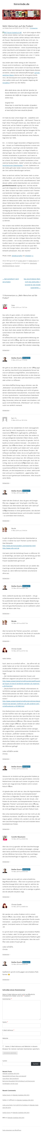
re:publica (6, 83)
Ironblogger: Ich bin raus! (10, 1083)
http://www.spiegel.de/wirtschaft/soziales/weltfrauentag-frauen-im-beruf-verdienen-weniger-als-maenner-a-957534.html (21, 683)
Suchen (5, 1061)
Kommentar (7, 999)
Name (5, 1022)
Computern (8, 263)
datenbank (33, 263)
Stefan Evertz (33, 261)
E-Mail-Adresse (8, 1030)
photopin (28, 256)
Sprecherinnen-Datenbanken (13, 165)
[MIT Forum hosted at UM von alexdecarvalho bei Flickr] (12, 33)
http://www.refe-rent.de (11, 548)
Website (5, 1038)
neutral (17, 266)
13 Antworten (34, 28)
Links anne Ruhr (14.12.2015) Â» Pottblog (15, 1105)
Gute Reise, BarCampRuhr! (11, 1078)
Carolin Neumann (18, 837)
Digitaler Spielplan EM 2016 (11, 1073)
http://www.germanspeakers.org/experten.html (19, 546)
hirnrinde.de (21, 4)
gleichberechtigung (8, 266)
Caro (13, 305)
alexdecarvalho (17, 256)
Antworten (6, 350)
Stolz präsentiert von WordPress (12, 1130)
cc (32, 256)
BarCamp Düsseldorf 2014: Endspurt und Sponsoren (19, 1081)
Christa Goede (16, 649)
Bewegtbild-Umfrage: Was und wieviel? (14, 1076)
